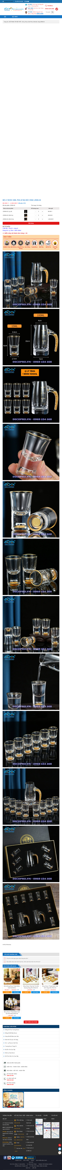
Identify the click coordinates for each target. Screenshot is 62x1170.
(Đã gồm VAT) (22, 203)
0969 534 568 (17, 1128)
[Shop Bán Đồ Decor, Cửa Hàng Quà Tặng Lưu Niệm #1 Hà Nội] (14, 9)
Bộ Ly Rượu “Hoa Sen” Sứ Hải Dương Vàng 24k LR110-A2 (31, 986)
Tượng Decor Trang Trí (11, 1046)
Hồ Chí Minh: (6, 1142)
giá (58, 970)
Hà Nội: (5, 1131)
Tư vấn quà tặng (32, 1164)
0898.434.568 (10, 1075)
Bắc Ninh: (5, 1137)
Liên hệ (34, 1167)
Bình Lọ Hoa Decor (10, 1052)
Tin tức (31, 1162)
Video (32, 1160)
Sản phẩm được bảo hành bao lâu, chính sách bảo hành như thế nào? (23, 961)
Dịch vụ (28, 1167)
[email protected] (8, 1)
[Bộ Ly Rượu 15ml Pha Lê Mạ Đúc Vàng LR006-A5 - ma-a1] (25, 211)
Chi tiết (7, 992)
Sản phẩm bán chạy (41, 1160)
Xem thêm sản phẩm (31, 1022)
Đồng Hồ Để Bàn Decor (11, 1033)
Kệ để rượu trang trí (21, 1166)
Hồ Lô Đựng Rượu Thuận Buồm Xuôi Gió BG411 (12, 986)
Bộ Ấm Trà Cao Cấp (10, 1049)
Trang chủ (6, 21)
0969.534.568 (10, 1080)
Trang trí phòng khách (45, 1164)
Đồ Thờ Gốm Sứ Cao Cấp (11, 1056)
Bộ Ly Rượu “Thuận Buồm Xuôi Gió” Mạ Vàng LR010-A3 (12, 1012)
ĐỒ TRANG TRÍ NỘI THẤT (15, 21)
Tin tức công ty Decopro (17, 1164)
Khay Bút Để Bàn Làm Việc (12, 1036)
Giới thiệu (26, 1160)
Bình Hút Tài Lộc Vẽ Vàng (11, 1039)
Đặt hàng (31, 223)
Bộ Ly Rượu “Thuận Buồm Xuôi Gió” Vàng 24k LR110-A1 (50, 986)
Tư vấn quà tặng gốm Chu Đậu (38, 1166)
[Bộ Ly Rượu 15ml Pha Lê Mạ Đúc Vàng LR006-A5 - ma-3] (25, 219)
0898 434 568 (17, 1122)
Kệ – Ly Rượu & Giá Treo (11, 1043)
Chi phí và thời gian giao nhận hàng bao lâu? (17, 958)
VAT (18, 989)
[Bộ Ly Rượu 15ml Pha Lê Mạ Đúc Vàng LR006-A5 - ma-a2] (25, 215)
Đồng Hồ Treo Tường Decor (12, 1029)
